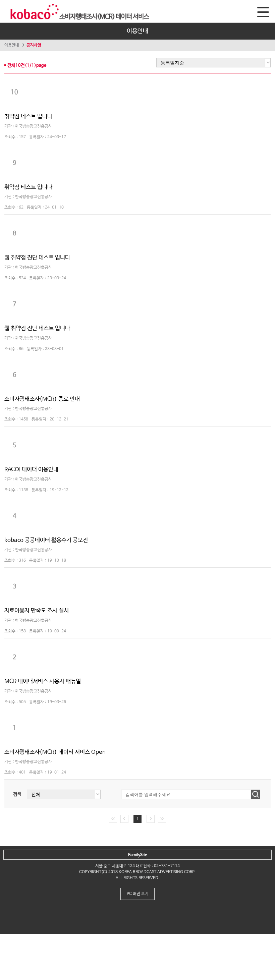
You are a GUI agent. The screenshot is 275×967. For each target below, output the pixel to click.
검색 (17, 794)
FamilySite (137, 855)
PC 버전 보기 (138, 894)
